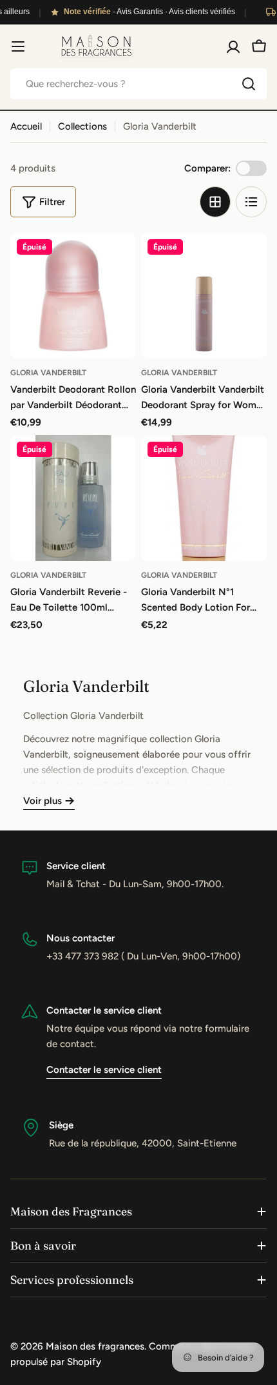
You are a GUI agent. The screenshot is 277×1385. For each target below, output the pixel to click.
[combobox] (138, 83)
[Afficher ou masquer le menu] (18, 46)
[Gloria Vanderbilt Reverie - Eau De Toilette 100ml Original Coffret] (73, 498)
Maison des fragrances (95, 1346)
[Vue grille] (215, 201)
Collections (82, 126)
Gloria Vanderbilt (48, 372)
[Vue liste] (251, 201)
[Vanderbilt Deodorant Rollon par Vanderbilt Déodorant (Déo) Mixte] (73, 296)
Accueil (26, 126)
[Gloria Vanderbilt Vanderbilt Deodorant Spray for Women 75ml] (204, 296)
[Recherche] (248, 84)
